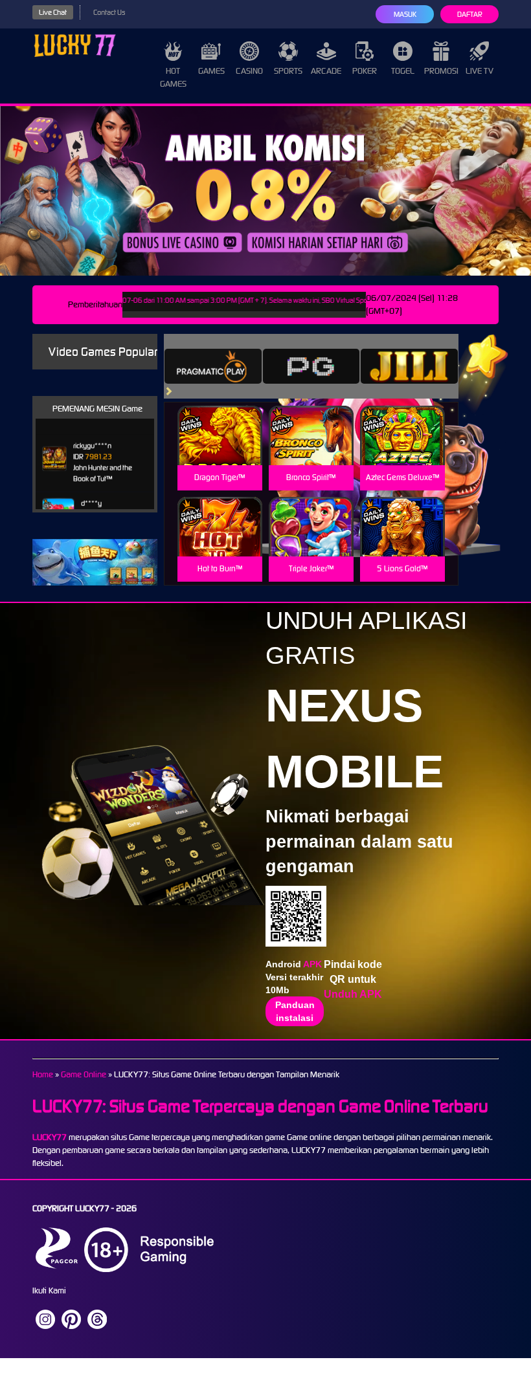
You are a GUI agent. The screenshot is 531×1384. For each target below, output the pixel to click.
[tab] (213, 366)
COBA (220, 420)
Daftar (469, 14)
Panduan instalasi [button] (295, 1011)
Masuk (405, 14)
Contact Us (109, 12)
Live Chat (53, 12)
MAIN (220, 449)
